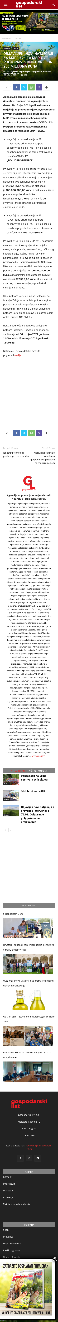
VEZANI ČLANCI (19, 771)
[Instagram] (29, 1158)
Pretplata (8, 1236)
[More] (46, 87)
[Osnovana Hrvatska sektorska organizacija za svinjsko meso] (28, 1071)
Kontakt (7, 1176)
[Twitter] (24, 87)
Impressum (9, 1183)
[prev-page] (5, 830)
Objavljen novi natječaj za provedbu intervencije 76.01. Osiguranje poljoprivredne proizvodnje (37, 814)
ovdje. (18, 355)
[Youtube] (37, 1158)
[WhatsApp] (31, 87)
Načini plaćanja (11, 1257)
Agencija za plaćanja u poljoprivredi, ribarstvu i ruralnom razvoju (27, 72)
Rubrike (18, 38)
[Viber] (39, 87)
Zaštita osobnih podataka (16, 1204)
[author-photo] (29, 490)
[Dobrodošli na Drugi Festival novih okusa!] (11, 779)
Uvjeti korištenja (12, 1243)
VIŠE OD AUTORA (38, 771)
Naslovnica (6, 38)
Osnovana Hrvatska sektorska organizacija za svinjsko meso (27, 1055)
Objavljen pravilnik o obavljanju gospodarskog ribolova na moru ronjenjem (42, 457)
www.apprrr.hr (38, 756)
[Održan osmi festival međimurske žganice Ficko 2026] (28, 1036)
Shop (6, 1229)
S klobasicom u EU (33, 791)
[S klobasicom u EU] (11, 795)
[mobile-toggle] (5, 4)
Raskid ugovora (11, 1250)
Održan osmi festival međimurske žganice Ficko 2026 (28, 1019)
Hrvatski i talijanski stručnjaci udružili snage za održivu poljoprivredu (28, 947)
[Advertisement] (29, 391)
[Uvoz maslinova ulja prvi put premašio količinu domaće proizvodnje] (28, 1000)
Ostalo (15, 48)
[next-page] (10, 830)
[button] (53, 4)
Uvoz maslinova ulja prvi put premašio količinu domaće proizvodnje (28, 983)
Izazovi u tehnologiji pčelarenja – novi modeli (16, 454)
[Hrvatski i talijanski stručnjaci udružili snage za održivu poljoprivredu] (28, 964)
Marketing (8, 1190)
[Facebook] (16, 87)
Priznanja (8, 1197)
